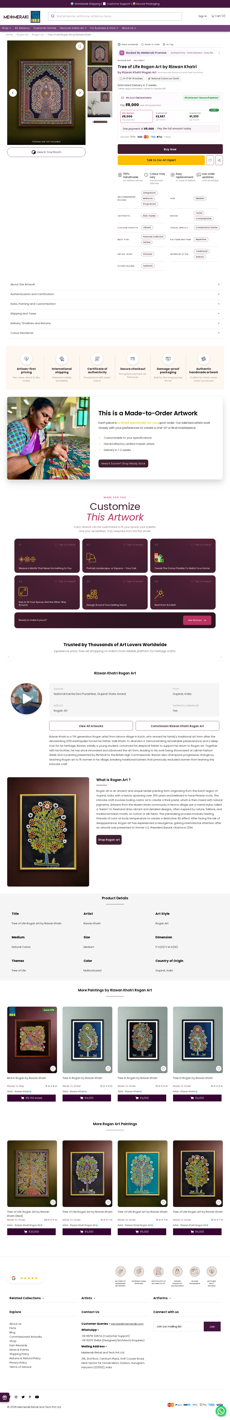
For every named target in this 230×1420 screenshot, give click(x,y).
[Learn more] (142, 44)
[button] (170, 52)
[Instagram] (16, 1397)
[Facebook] (9, 1397)
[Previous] (13, 93)
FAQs (13, 1328)
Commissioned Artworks (26, 1337)
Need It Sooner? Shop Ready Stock (123, 463)
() (220, 16)
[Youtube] (37, 1397)
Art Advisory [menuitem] (22, 28)
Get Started (195, 620)
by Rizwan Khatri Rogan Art (137, 72)
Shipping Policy (19, 1354)
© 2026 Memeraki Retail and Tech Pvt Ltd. (34, 1407)
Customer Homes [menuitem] (44, 28)
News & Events (19, 1349)
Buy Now (170, 149)
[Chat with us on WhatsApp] (221, 1411)
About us (15, 1324)
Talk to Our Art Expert (161, 160)
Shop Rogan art (109, 840)
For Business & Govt (103, 28)
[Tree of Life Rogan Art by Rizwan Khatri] (87, 1173)
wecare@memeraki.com (127, 1324)
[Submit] (52, 16)
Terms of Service (20, 1367)
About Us (127, 28)
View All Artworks (91, 726)
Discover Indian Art (72, 28)
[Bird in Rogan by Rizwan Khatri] (32, 1040)
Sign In (203, 16)
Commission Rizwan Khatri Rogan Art (177, 726)
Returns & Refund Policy (25, 1358)
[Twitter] (23, 1397)
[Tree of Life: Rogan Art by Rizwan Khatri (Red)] (32, 1173)
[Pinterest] (30, 1397)
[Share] (219, 160)
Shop (5, 28)
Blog (12, 1332)
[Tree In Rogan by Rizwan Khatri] (87, 1040)
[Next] (80, 93)
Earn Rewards (18, 1345)
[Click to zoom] (80, 46)
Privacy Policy (18, 1362)
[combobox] (115, 16)
